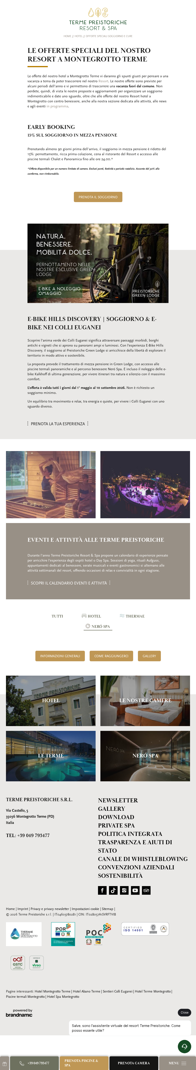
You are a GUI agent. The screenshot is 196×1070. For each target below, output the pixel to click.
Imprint (23, 909)
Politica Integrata (130, 834)
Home (68, 36)
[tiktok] (113, 892)
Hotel (79, 36)
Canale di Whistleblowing (143, 859)
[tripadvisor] (146, 892)
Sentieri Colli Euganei (117, 991)
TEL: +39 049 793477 (28, 836)
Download (116, 817)
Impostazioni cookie (86, 909)
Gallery (111, 809)
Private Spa (116, 825)
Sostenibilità (120, 876)
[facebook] (102, 892)
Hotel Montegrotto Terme (53, 991)
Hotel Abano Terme (86, 991)
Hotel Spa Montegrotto (63, 997)
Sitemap (108, 909)
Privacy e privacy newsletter (50, 909)
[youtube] (135, 892)
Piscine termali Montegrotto (25, 997)
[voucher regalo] (4, 1063)
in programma (57, 106)
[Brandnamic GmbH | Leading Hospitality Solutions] (19, 1013)
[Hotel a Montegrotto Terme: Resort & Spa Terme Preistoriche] (98, 19)
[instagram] (124, 892)
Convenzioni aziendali (136, 867)
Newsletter (118, 800)
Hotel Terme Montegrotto (153, 991)
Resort (103, 81)
